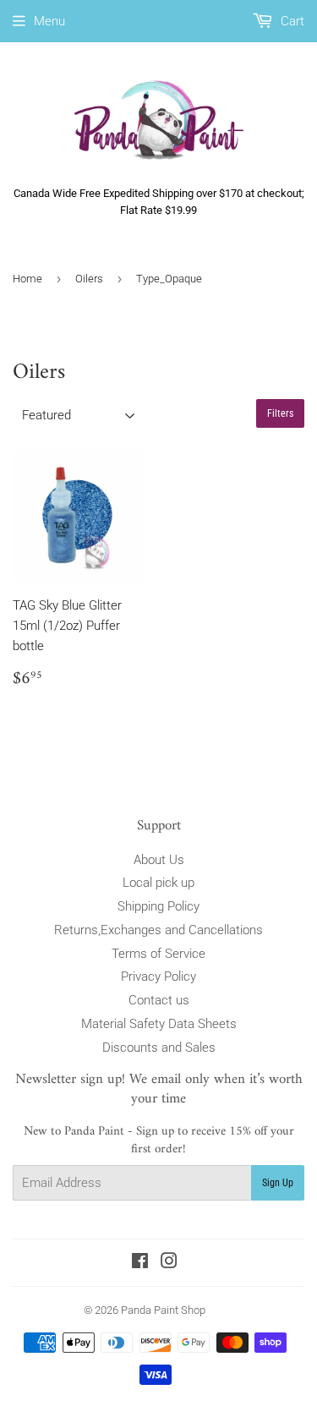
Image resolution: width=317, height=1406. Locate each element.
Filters (280, 413)
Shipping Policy (158, 906)
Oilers (89, 278)
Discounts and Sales (159, 1047)
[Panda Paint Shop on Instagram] (169, 1263)
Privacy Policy (158, 976)
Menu (49, 21)
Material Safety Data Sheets (159, 1023)
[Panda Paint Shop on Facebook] (140, 1263)
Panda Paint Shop (163, 1310)
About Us (159, 859)
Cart (290, 21)
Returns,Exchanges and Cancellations (158, 930)
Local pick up (158, 882)
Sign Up (277, 1183)
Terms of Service (158, 953)
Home (27, 278)
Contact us (158, 1000)
